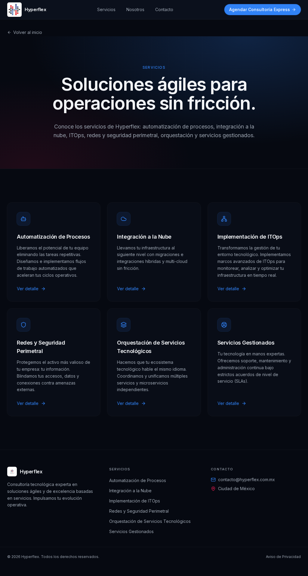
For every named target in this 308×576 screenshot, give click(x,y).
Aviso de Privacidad (283, 556)
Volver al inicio (27, 32)
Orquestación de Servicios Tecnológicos (150, 521)
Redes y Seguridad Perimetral (139, 511)
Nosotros (135, 9)
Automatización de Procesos (137, 480)
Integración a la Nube (130, 490)
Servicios (106, 9)
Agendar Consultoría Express (259, 9)
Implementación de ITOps (134, 500)
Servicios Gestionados (131, 531)
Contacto (164, 9)
